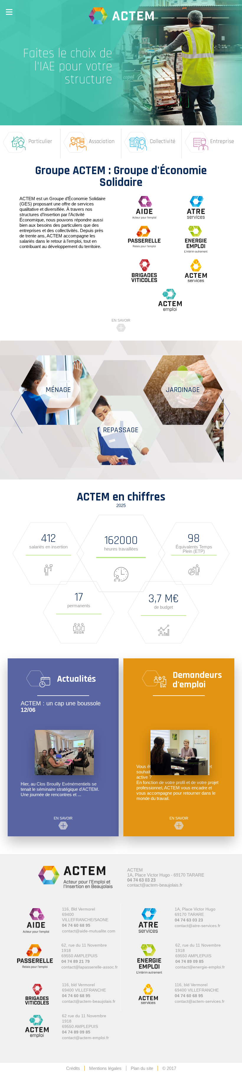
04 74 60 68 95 (76, 925)
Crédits (73, 1068)
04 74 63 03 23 (141, 879)
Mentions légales (105, 1068)
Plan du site (142, 1068)
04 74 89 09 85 (189, 961)
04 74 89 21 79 (75, 961)
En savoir (121, 320)
